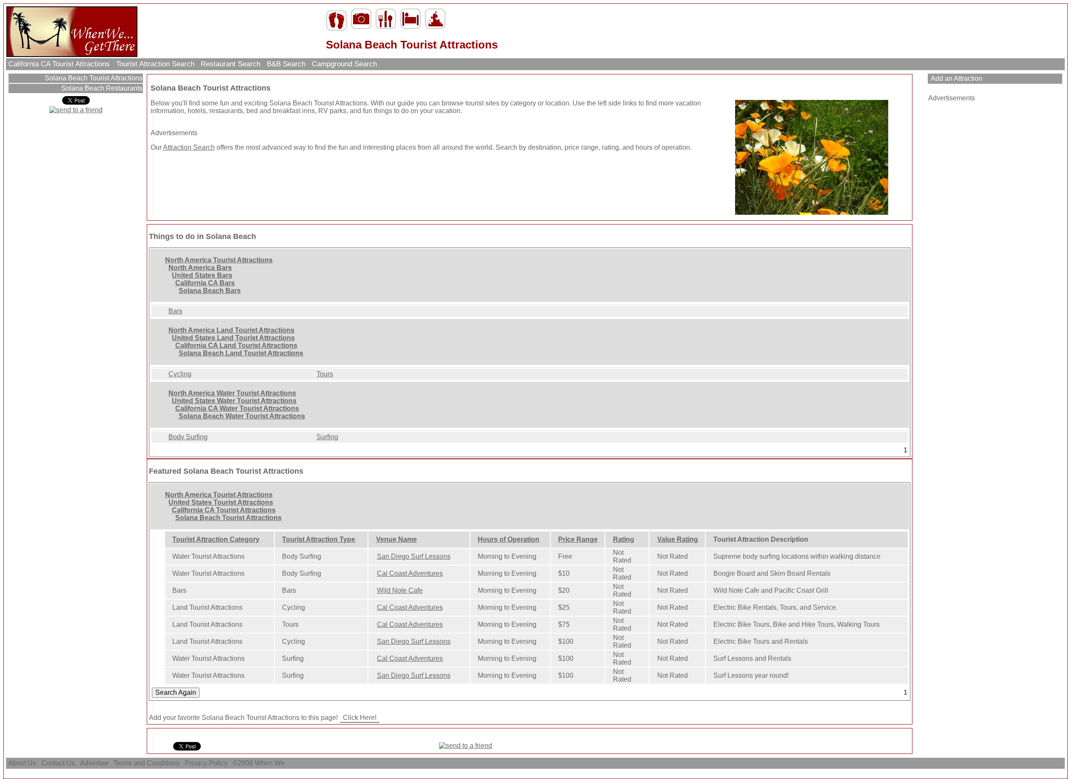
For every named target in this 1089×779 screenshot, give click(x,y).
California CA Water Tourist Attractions (237, 408)
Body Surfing (188, 437)
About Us (22, 763)
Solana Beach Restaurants (101, 88)
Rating (623, 539)
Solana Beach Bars (210, 290)
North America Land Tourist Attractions (231, 330)
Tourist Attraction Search (155, 64)
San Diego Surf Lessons (413, 556)
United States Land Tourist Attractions (233, 337)
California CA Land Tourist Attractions (236, 345)
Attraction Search (189, 147)
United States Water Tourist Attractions (234, 400)
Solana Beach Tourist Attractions (93, 78)
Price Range (578, 539)
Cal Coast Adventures (410, 573)
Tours (324, 374)
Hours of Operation (508, 539)
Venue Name (396, 539)
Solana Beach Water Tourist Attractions (242, 416)
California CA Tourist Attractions (59, 64)
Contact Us (58, 763)
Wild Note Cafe (400, 590)
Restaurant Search (230, 64)
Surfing (327, 437)
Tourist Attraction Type (318, 539)
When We (270, 763)
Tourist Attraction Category (215, 539)
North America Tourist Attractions (219, 260)
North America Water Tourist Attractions (232, 393)
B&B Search (286, 64)
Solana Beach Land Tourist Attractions (241, 353)
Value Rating (677, 539)
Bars (175, 311)
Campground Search (344, 64)
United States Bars (202, 275)
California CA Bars (205, 283)
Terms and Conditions (146, 763)
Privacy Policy (206, 763)
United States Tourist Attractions (220, 502)
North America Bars (200, 267)
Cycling (179, 374)
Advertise (94, 763)
